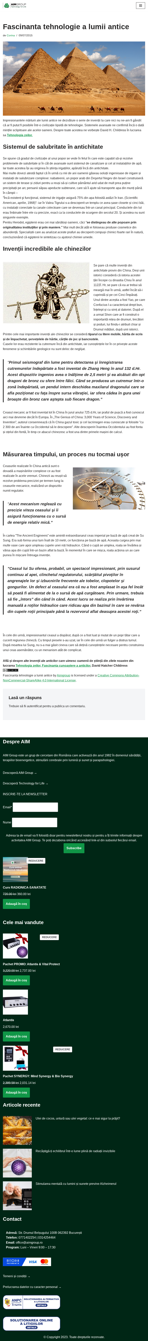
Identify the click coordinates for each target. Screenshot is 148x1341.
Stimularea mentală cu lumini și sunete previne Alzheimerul (76, 1183)
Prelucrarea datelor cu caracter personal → (32, 1287)
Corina (11, 35)
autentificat (34, 706)
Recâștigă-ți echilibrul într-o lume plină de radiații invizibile (75, 1151)
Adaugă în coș (16, 903)
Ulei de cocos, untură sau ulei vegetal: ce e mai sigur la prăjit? (78, 1118)
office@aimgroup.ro (29, 1242)
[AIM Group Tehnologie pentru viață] (14, 5)
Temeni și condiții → (16, 1276)
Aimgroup (63, 675)
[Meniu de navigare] (140, 5)
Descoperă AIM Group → (20, 772)
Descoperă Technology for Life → (25, 783)
